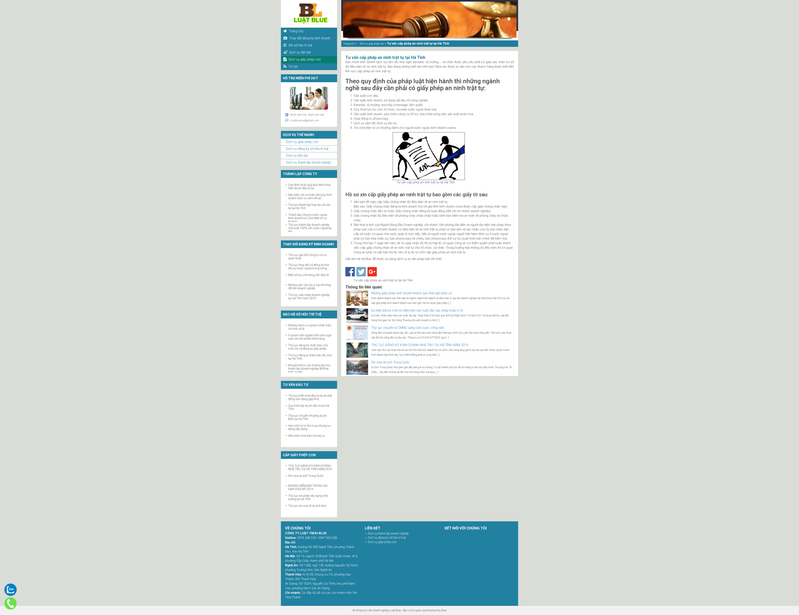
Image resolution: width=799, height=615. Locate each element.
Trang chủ (349, 43)
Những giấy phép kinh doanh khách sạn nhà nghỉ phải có (411, 293)
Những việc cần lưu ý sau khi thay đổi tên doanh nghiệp (309, 276)
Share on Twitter (361, 271)
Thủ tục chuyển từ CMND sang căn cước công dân (407, 328)
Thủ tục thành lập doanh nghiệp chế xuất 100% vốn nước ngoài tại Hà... (310, 218)
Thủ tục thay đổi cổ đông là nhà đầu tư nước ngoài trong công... (308, 256)
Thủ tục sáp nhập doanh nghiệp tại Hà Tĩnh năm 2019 (309, 286)
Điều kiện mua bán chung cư (306, 425)
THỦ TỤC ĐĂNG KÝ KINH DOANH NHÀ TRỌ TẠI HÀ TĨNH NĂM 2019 (419, 345)
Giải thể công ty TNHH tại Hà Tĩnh (309, 295)
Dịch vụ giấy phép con (302, 142)
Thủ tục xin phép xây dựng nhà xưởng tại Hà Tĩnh (308, 487)
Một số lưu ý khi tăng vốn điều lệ (308, 265)
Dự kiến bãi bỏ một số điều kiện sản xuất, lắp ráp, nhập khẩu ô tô (417, 310)
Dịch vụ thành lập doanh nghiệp (308, 162)
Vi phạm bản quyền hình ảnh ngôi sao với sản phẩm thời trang (309, 327)
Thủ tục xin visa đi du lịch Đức (307, 495)
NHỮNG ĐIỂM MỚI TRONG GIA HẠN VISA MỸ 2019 (308, 477)
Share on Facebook (350, 271)
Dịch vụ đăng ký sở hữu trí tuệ (307, 149)
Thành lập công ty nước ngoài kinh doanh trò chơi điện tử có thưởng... (307, 208)
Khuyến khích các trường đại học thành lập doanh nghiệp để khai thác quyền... (309, 359)
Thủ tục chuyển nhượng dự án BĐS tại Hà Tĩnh (307, 407)
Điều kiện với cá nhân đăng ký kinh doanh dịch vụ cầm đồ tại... (310, 186)
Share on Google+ (372, 271)
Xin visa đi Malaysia (301, 505)
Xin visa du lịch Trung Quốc (306, 465)
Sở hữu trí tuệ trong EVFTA (305, 365)
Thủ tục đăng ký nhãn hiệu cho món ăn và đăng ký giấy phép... (308, 337)
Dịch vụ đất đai (297, 156)
